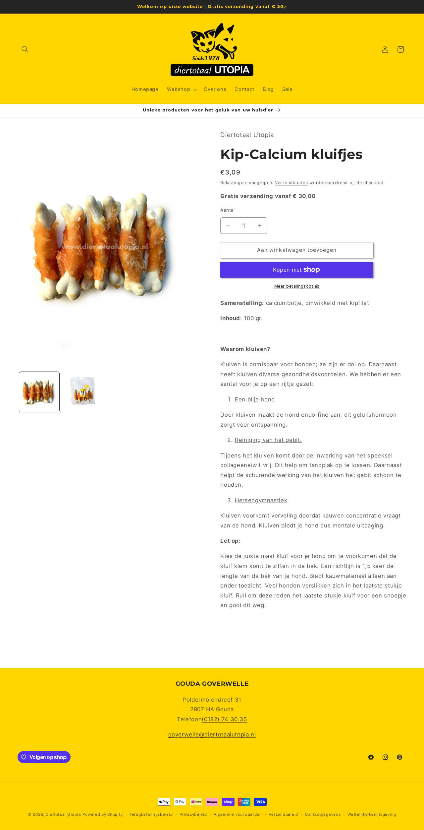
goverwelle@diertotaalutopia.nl (212, 734)
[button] (25, 49)
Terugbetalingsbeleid (151, 814)
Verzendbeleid (283, 814)
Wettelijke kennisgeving (371, 814)
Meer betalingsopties (297, 286)
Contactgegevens (323, 814)
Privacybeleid (193, 814)
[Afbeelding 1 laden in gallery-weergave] (39, 392)
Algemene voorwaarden (238, 814)
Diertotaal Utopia (63, 814)
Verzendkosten (291, 182)
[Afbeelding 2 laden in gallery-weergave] (83, 392)
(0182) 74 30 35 (224, 719)
